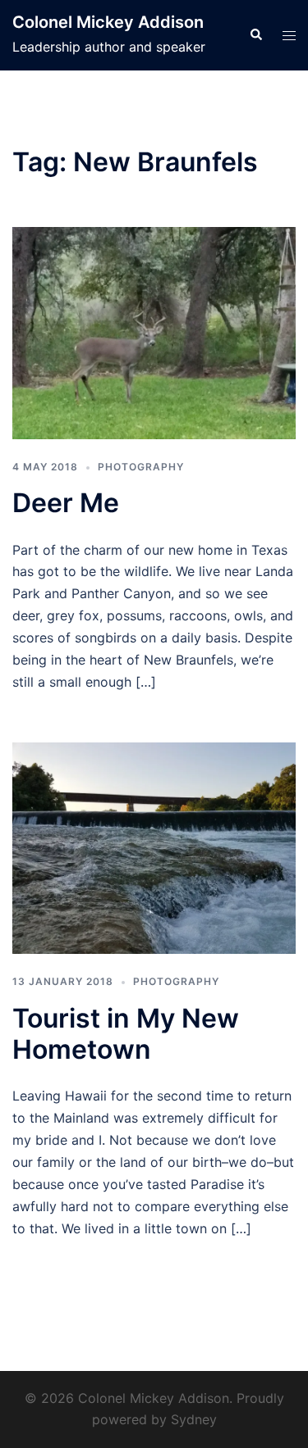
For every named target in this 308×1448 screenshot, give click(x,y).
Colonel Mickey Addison (108, 22)
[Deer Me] (154, 332)
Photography (141, 467)
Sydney (194, 1419)
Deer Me (65, 503)
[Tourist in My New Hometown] (154, 846)
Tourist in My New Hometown (125, 1033)
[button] (255, 35)
